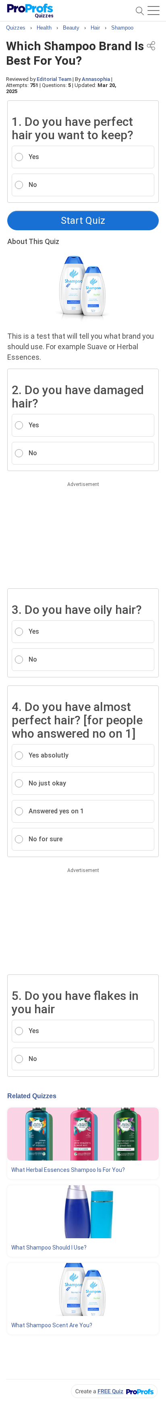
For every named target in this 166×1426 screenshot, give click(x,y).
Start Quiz (83, 220)
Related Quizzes (31, 1096)
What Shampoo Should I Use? (49, 1247)
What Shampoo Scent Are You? (51, 1325)
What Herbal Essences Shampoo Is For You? (68, 1170)
